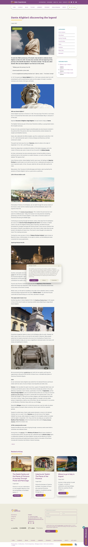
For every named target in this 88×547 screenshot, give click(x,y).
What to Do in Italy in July (66, 69)
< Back (13, 444)
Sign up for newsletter (66, 544)
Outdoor (61, 47)
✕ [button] (58, 266)
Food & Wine (62, 41)
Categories (49, 2)
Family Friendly (62, 38)
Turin (14, 7)
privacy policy (60, 525)
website (22, 432)
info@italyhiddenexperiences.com (35, 519)
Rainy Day (61, 50)
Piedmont (47, 7)
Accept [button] (33, 280)
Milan (26, 7)
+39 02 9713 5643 (34, 516)
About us (55, 2)
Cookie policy (21, 544)
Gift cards (73, 7)
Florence (20, 7)
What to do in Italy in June (66, 73)
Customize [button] (54, 280)
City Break (61, 35)
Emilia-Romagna (56, 7)
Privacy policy (14, 544)
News (60, 44)
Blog (60, 2)
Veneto (64, 7)
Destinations (42, 2)
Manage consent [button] (39, 544)
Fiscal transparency (29, 544)
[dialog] (44, 273)
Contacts (65, 2)
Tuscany (32, 7)
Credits (13, 545)
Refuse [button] (43, 280)
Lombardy (39, 7)
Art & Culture (62, 32)
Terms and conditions (49, 544)
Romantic (61, 53)
